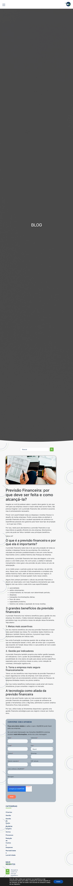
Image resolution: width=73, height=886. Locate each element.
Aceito (58, 882)
